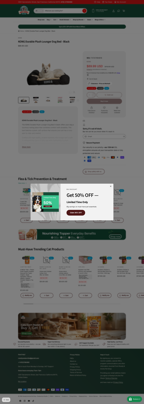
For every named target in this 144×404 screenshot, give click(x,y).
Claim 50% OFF (76, 213)
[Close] (111, 186)
